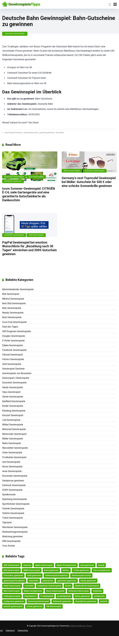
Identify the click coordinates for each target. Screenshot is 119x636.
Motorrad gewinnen (33, 591)
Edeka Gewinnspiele (12, 345)
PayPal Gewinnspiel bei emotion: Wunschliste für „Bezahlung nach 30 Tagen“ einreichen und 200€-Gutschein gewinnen (29, 248)
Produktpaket (46, 596)
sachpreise (99, 596)
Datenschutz (23, 630)
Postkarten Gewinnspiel (14, 457)
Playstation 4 (30, 596)
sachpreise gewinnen (14, 601)
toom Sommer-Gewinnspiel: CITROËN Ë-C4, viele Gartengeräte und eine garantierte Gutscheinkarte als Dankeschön (28, 194)
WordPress (73, 626)
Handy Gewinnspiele (12, 387)
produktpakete (64, 596)
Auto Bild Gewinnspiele (14, 303)
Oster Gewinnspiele (12, 452)
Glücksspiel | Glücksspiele (15, 378)
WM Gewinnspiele (11, 541)
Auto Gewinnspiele (36, 177)
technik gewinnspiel (13, 606)
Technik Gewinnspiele (13, 508)
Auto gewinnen (87, 565)
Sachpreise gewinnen (13, 181)
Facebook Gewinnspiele (14, 350)
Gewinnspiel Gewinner (13, 368)
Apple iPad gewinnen (66, 565)
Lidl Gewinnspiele (11, 420)
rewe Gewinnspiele (12, 471)
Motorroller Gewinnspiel (14, 434)
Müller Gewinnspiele (72, 171)
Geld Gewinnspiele (36, 235)
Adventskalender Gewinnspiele (18, 289)
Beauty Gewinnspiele (13, 312)
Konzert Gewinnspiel (12, 415)
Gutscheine (59, 133)
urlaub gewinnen (34, 606)
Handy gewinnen (88, 580)
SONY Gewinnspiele (12, 489)
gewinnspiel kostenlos (13, 133)
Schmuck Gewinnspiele (14, 485)
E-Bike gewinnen (81, 570)
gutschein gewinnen (46, 133)
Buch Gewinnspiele (11, 317)
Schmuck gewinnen (62, 601)
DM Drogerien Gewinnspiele (16, 331)
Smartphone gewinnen (85, 601)
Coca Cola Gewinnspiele (14, 322)
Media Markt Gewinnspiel (87, 585)
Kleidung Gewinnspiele (13, 410)
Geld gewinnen (34, 575)
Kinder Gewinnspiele (12, 406)
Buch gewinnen (51, 570)
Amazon (27, 565)
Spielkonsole (9, 494)
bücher (66, 570)
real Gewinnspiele (11, 462)
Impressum (10, 630)
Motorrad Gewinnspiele (14, 429)
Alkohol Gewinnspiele (13, 298)
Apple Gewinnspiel (44, 565)
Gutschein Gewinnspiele (15, 34)
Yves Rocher (8, 545)
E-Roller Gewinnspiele (13, 340)
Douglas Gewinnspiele (13, 336)
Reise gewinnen (82, 596)
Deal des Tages (10, 326)
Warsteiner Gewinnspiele (15, 527)
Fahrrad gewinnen (101, 570)
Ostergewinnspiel (12, 596)
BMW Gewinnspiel (31, 570)
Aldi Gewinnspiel (10, 294)
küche (68, 585)
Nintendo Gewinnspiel (78, 591)
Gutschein (33, 580)
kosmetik (29, 585)
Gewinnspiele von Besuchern (16, 373)
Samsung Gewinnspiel (38, 601)
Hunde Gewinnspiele (12, 396)
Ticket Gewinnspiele (12, 517)
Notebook (97, 591)
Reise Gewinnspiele (12, 466)
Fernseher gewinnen (13, 575)
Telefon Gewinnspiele (13, 513)
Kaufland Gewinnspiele (13, 401)
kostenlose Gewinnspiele (49, 585)
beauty (101, 565)
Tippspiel (7, 522)
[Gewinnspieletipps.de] (21, 4)
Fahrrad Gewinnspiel (12, 354)
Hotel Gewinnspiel (12, 585)
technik (103, 601)
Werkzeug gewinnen (12, 536)
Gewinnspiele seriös (30, 133)
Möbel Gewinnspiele (12, 424)
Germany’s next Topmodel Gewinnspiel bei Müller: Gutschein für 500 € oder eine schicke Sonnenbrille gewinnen (89, 181)
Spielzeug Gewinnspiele (14, 499)
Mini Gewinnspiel (12, 591)
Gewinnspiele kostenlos (56, 575)
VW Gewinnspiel (53, 606)
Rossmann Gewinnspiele (14, 475)
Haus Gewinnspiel (11, 392)
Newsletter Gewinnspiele (15, 447)
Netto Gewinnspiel (11, 443)
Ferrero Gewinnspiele (13, 359)
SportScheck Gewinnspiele (15, 504)
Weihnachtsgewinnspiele (15, 531)
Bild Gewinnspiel (11, 570)
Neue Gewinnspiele (55, 591)
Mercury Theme (85, 626)
